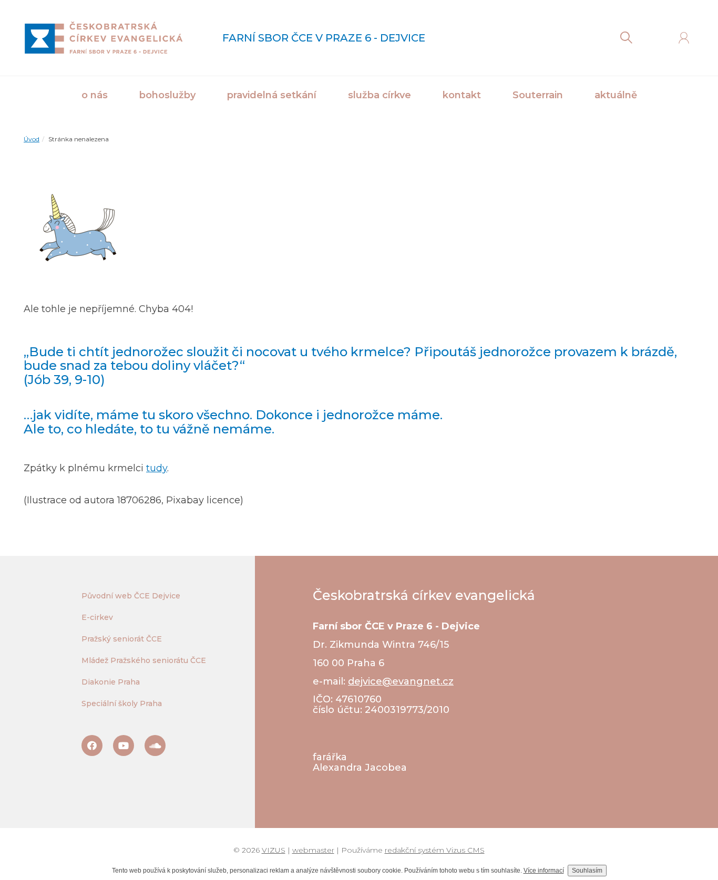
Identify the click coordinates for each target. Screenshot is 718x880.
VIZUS (273, 850)
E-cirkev (97, 617)
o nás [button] (94, 95)
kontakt (462, 95)
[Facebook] (91, 745)
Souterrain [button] (537, 95)
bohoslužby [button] (167, 95)
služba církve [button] (379, 95)
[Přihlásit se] (683, 38)
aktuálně (615, 95)
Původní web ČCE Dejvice (130, 596)
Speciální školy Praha (121, 703)
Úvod (31, 139)
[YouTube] (123, 745)
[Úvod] (103, 38)
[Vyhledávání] (626, 38)
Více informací (544, 870)
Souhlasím (587, 870)
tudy (156, 468)
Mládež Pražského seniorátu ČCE (143, 660)
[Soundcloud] (155, 745)
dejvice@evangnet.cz (401, 681)
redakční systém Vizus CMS (435, 850)
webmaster (313, 850)
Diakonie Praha (110, 682)
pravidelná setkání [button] (271, 95)
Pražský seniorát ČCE (121, 639)
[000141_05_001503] (76, 232)
